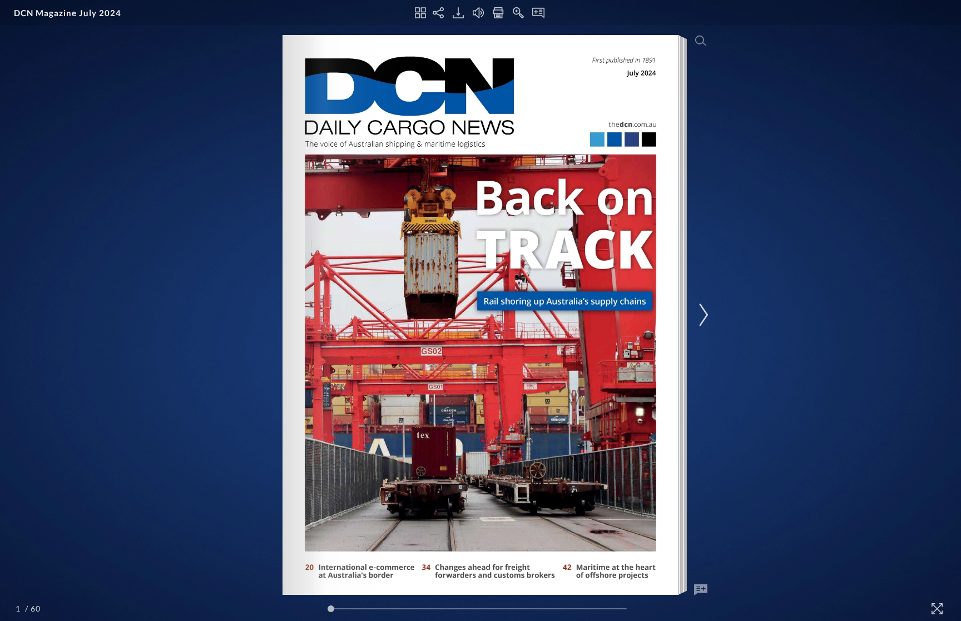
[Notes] (538, 13)
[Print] (498, 13)
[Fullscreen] (937, 609)
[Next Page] (702, 315)
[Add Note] (700, 590)
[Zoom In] (518, 13)
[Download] (458, 13)
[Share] (438, 13)
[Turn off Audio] (478, 13)
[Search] (700, 40)
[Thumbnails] (420, 13)
